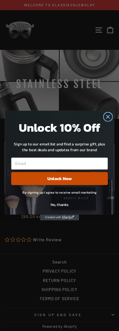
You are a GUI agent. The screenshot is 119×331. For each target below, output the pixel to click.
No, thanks (60, 204)
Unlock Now (59, 178)
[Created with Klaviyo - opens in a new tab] (59, 217)
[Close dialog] (108, 117)
